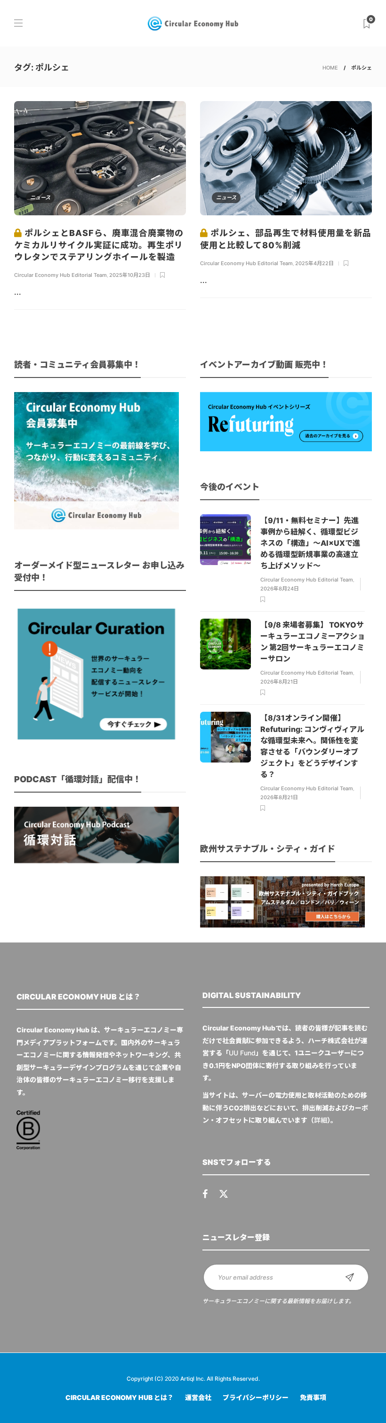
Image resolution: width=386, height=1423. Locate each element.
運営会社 (198, 1397)
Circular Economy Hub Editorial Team (60, 275)
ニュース (40, 197)
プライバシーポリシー (256, 1397)
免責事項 (313, 1397)
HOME (330, 67)
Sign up (350, 1277)
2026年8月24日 (279, 588)
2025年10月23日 (129, 275)
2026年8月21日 (279, 681)
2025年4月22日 (314, 263)
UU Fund (242, 1053)
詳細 (320, 1120)
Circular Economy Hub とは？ (119, 1397)
